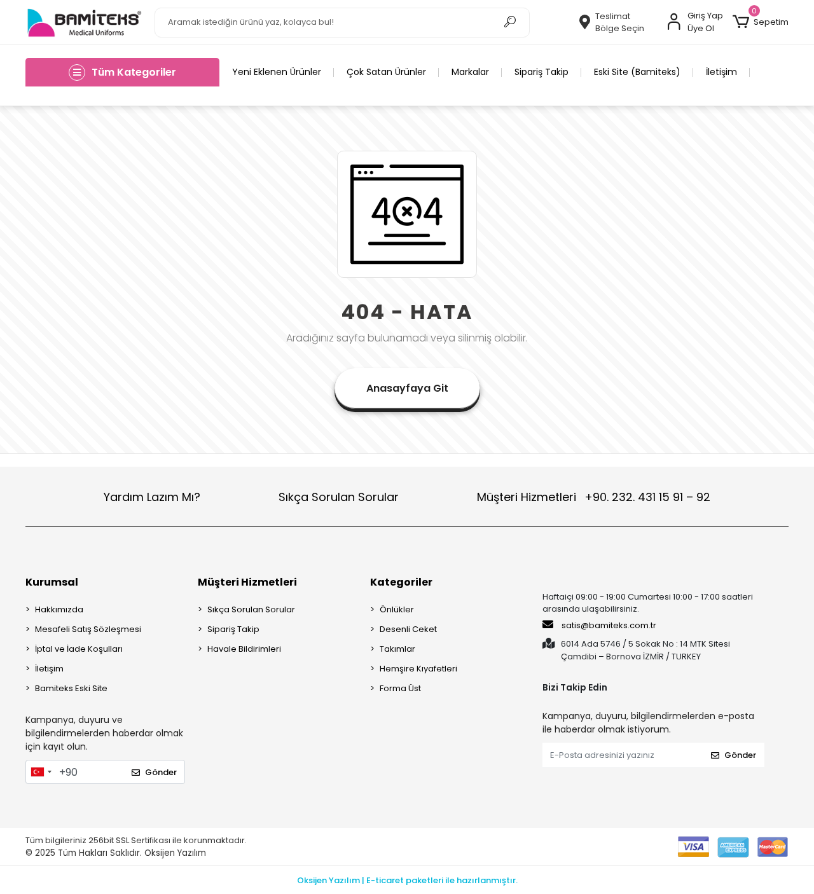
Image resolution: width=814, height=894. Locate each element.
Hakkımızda (59, 609)
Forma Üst (400, 688)
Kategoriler (401, 582)
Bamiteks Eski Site (71, 688)
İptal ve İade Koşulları (79, 649)
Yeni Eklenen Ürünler (276, 71)
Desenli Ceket (408, 629)
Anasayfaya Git (407, 388)
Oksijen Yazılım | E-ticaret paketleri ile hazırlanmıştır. (407, 880)
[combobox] (40, 771)
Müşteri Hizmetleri (593, 497)
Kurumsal (51, 582)
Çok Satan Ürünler (386, 71)
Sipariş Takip (541, 71)
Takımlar (397, 649)
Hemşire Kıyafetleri (418, 669)
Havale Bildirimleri (244, 649)
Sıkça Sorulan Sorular (339, 497)
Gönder (161, 772)
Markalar (470, 71)
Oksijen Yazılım (175, 853)
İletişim (721, 71)
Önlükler (397, 609)
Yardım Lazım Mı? (152, 497)
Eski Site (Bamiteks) (637, 71)
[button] (761, 22)
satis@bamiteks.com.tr (608, 625)
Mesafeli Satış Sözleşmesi (88, 629)
